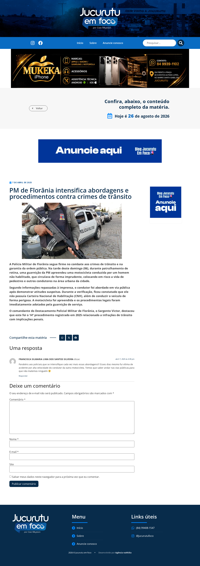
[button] (62, 338)
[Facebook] (40, 42)
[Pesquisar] (180, 43)
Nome (14, 439)
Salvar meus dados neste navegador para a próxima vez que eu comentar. (56, 477)
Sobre (93, 43)
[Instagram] (32, 42)
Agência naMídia (123, 552)
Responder (23, 376)
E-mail (14, 452)
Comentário (17, 399)
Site (11, 464)
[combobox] (159, 43)
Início (80, 43)
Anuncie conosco (113, 43)
